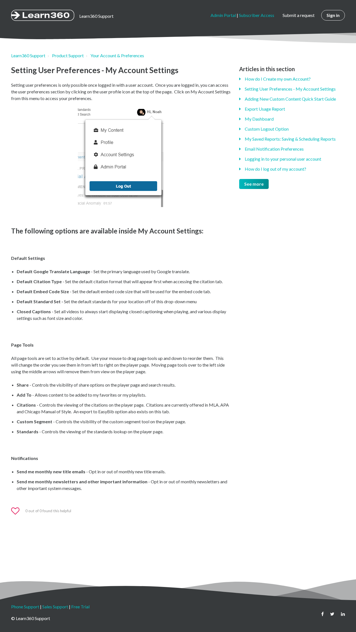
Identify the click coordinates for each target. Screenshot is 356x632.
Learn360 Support (28, 55)
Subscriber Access (256, 15)
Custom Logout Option (267, 128)
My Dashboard (259, 118)
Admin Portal (223, 15)
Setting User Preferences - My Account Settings (290, 88)
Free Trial (80, 606)
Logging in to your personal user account (283, 158)
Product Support (68, 55)
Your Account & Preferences (117, 55)
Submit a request (299, 15)
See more (254, 183)
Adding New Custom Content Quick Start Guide (290, 98)
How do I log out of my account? (275, 168)
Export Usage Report (265, 108)
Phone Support (25, 606)
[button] (17, 511)
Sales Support (55, 606)
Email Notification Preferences (274, 148)
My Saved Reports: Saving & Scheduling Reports (290, 138)
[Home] (42, 15)
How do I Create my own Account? (278, 78)
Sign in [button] (333, 15)
